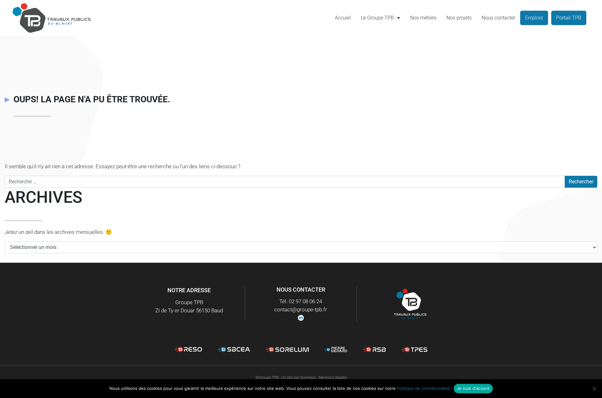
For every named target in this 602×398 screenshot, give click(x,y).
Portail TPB (568, 18)
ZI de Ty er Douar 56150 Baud (189, 310)
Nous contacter (498, 18)
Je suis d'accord (473, 388)
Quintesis (308, 377)
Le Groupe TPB (377, 18)
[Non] (594, 388)
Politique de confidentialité (423, 388)
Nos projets (459, 18)
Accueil (343, 18)
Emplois (534, 18)
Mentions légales (333, 377)
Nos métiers (423, 18)
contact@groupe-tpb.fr (300, 309)
